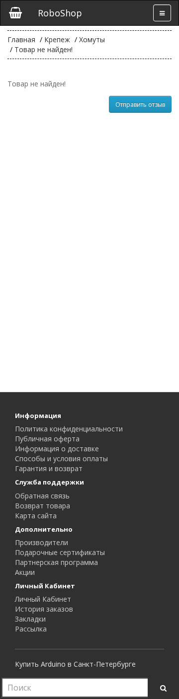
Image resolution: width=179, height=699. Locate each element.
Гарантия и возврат (49, 468)
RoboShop (60, 13)
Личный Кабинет (43, 599)
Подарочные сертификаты (60, 552)
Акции (25, 572)
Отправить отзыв (140, 104)
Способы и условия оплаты (61, 458)
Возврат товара (42, 505)
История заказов (44, 609)
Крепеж (57, 39)
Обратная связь (42, 495)
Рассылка (31, 628)
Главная (21, 39)
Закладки (30, 619)
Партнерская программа (56, 562)
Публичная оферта (47, 438)
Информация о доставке (57, 448)
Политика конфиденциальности (69, 428)
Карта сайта (36, 515)
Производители (41, 542)
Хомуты (92, 39)
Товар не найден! (43, 49)
